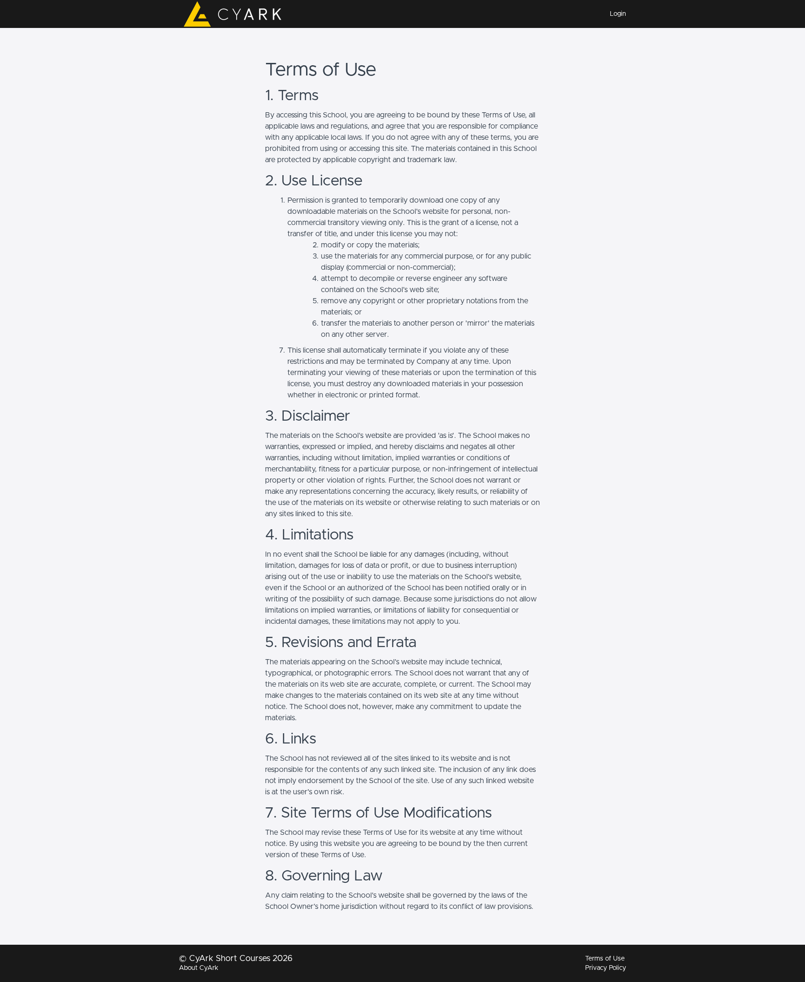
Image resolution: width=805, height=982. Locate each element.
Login (618, 14)
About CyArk (198, 968)
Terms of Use (605, 958)
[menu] (614, 14)
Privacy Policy (605, 968)
